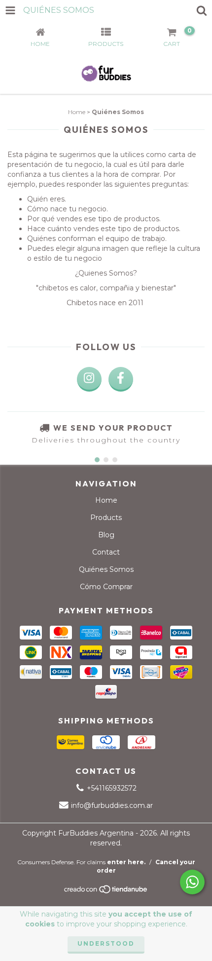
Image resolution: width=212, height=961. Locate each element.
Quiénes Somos (106, 569)
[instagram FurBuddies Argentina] (89, 379)
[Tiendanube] (106, 892)
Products (106, 517)
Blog (106, 534)
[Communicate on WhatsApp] (192, 882)
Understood (106, 943)
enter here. (126, 862)
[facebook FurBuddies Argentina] (120, 379)
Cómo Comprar (106, 586)
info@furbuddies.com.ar (112, 805)
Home (76, 112)
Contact (106, 552)
